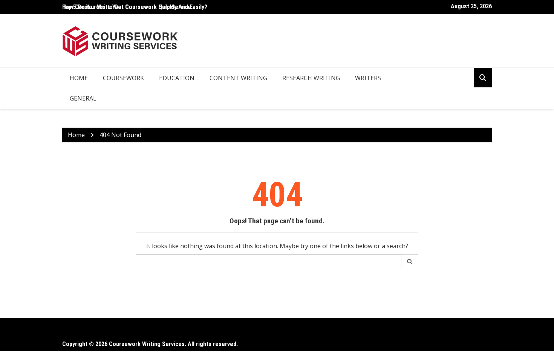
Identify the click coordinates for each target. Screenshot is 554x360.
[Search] (409, 261)
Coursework (123, 78)
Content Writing (238, 78)
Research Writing (311, 78)
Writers (368, 78)
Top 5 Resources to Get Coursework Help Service (126, 7)
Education (176, 78)
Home (79, 78)
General (83, 98)
